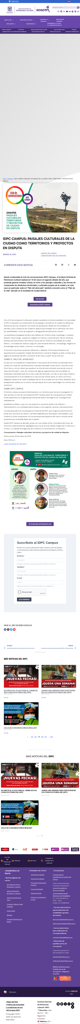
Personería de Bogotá (37, 879)
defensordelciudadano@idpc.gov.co (64, 923)
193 (32, 737)
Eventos (10, 179)
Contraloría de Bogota (37, 875)
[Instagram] (58, 11)
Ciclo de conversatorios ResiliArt (20, 728)
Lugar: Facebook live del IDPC (15, 444)
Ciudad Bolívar (46, 255)
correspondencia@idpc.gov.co (62, 937)
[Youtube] (67, 11)
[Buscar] (78, 7)
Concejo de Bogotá (37, 889)
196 (42, 737)
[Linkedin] (75, 11)
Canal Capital (11, 911)
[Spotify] (72, 11)
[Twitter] (11, 629)
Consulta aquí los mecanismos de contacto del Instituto (62, 877)
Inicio (4, 179)
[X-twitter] (64, 11)
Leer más (6, 697)
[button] (56, 265)
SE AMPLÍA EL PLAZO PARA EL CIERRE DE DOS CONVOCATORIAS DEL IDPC (21, 691)
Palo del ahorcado (59, 255)
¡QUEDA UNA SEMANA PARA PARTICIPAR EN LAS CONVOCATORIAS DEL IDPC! (58, 691)
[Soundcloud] (70, 11)
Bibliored (9, 915)
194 (35, 737)
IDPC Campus (52, 253)
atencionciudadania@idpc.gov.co (63, 919)
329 (51, 737)
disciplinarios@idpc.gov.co (61, 957)
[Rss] (72, 1007)
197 (46, 737)
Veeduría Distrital (36, 893)
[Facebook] (61, 11)
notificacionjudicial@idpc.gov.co (63, 961)
